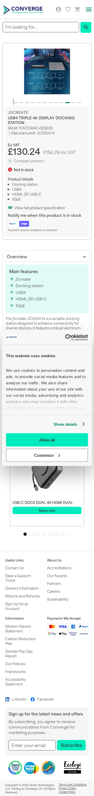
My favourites (68, 9)
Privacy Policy (67, 788)
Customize (44, 455)
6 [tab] (56, 534)
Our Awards (57, 575)
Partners (54, 583)
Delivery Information (22, 588)
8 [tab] (69, 534)
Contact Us (14, 567)
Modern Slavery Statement (18, 628)
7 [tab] (62, 534)
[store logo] (23, 9)
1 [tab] (25, 534)
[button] (15, 101)
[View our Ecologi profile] (72, 767)
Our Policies (15, 663)
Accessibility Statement (15, 681)
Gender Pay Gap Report (19, 653)
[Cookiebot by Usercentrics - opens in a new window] (66, 337)
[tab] (47, 256)
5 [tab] (50, 534)
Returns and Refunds (22, 595)
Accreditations (59, 567)
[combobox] (41, 27)
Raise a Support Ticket (18, 578)
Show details (65, 424)
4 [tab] (44, 534)
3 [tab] (37, 534)
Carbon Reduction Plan (20, 641)
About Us (54, 560)
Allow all (47, 440)
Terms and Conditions (73, 784)
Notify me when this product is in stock (44, 215)
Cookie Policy (67, 791)
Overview (17, 256)
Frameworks (15, 671)
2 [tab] (31, 534)
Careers (53, 591)
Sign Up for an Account (16, 606)
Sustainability (57, 599)
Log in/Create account (58, 10)
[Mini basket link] (77, 10)
